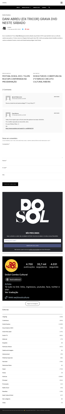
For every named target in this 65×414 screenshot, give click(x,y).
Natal (3, 369)
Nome (4, 160)
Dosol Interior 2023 (7, 328)
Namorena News (7, 365)
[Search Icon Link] (49, 8)
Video (4, 402)
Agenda (44, 7)
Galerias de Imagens (7, 350)
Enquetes (4, 343)
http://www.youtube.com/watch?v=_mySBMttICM (19, 128)
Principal (4, 380)
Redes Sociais (25, 7)
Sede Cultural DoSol (7, 395)
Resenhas (4, 391)
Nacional (4, 361)
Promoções (5, 384)
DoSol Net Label (6, 331)
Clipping (4, 316)
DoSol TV (5, 335)
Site (3, 174)
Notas (4, 372)
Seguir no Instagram (32, 303)
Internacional (6, 354)
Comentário (6, 144)
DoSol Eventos (6, 15)
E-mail (4, 167)
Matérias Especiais (7, 357)
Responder (56, 96)
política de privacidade (34, 249)
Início (18, 7)
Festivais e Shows (7, 346)
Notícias (4, 376)
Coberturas (5, 320)
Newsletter (36, 7)
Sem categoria (6, 399)
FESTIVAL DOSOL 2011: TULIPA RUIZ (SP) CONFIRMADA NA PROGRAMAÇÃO (16, 79)
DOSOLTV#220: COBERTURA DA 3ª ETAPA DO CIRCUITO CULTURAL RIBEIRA (47, 79)
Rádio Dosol (5, 387)
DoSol (5, 2)
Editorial (4, 339)
